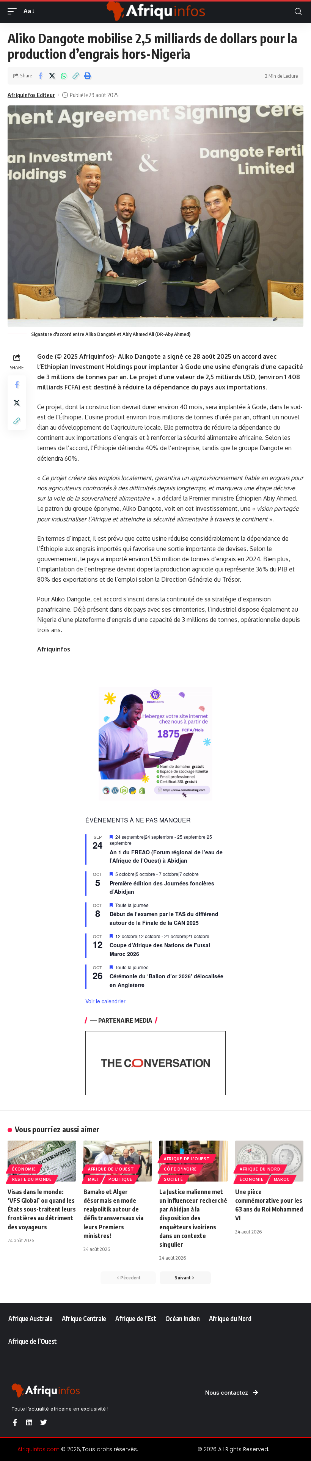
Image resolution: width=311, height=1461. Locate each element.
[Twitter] (43, 1422)
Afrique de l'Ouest (111, 1169)
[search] (298, 11)
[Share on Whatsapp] (63, 76)
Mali (93, 1179)
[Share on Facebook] (40, 76)
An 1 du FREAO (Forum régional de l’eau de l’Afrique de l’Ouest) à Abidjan (166, 856)
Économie (24, 1169)
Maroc (282, 1179)
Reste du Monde (32, 1179)
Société (173, 1179)
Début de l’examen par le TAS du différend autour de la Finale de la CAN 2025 (164, 918)
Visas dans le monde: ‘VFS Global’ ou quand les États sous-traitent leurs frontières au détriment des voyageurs (42, 1209)
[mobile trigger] (14, 11)
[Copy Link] (75, 76)
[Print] (87, 76)
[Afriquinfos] (155, 11)
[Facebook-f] (14, 1422)
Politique (120, 1179)
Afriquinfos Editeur (31, 94)
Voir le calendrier (105, 1001)
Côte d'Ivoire (180, 1169)
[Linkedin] (29, 1422)
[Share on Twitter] (52, 76)
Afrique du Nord (260, 1169)
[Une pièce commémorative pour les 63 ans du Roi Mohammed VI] (269, 1161)
